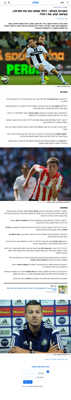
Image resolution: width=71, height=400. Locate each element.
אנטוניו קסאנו (56, 359)
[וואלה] (35, 2)
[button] (62, 2)
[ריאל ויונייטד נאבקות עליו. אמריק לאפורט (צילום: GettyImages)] (35, 175)
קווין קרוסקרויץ (48, 359)
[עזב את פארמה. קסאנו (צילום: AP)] (35, 60)
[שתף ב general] (5, 2)
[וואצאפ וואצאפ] (9, 2)
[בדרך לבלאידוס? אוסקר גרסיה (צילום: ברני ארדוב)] (35, 328)
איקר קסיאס (64, 359)
